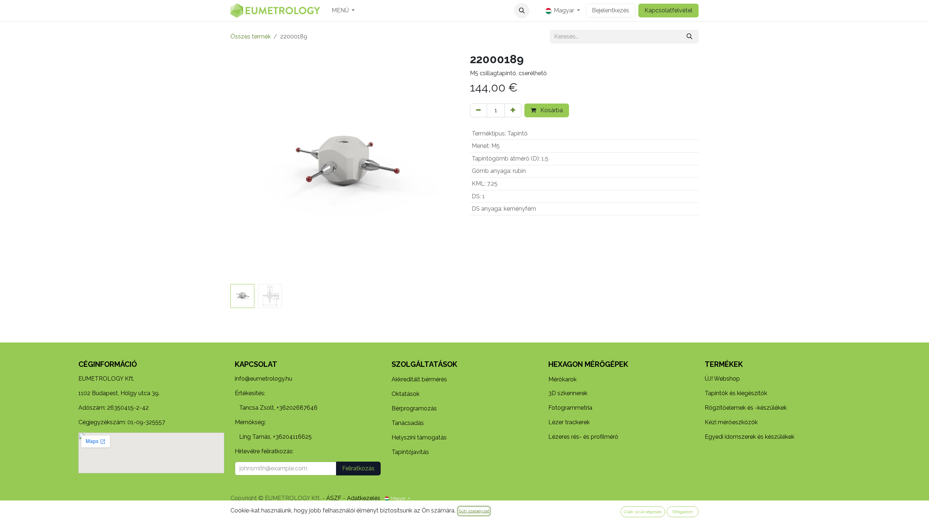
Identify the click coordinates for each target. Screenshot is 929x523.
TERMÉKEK (724, 364)
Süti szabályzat (474, 511)
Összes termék (250, 36)
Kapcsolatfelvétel (668, 10)
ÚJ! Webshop (722, 378)
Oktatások (406, 393)
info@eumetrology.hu (263, 378)
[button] (521, 10)
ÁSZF (333, 498)
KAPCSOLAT (256, 364)
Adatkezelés (363, 498)
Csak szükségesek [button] (643, 511)
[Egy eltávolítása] (478, 110)
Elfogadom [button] (682, 511)
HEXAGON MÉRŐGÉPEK (588, 364)
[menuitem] (343, 10)
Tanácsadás (408, 422)
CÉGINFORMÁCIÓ (107, 364)
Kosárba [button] (551, 110)
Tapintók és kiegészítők (736, 393)
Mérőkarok (562, 379)
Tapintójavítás (410, 452)
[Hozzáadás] (512, 110)
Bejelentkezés (610, 10)
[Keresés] (689, 37)
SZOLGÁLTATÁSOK (424, 364)
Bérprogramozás (414, 408)
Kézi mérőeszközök (731, 422)
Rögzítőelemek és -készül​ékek (746, 407)
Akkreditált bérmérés (419, 379)
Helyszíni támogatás (419, 437)
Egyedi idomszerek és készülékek (749, 436)
